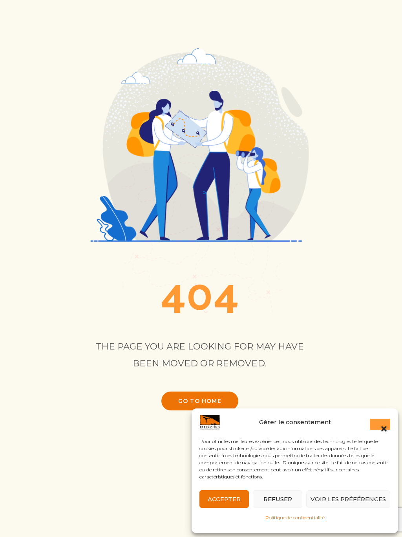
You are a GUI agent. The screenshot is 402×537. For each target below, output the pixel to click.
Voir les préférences (348, 499)
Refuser (277, 499)
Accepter (224, 499)
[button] (380, 424)
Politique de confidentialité (295, 517)
